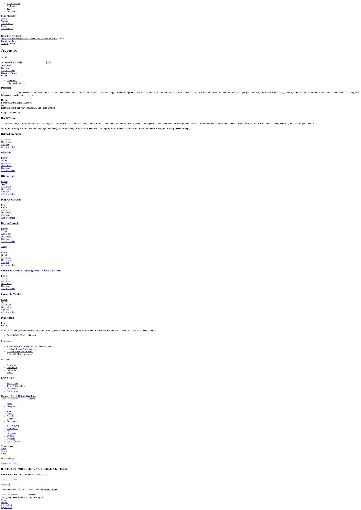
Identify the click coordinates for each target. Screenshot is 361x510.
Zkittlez (4, 43)
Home (4, 36)
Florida (10, 372)
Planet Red (7, 317)
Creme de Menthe (11, 294)
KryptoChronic (10, 223)
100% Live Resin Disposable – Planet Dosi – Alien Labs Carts (29, 38)
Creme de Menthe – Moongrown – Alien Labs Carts (31, 270)
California (11, 370)
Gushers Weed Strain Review (20, 351)
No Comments (29, 349)
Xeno (4, 246)
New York (11, 365)
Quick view (6, 142)
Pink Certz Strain (11, 199)
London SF (12, 367)
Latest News (12, 391)
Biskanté (6, 152)
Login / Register (14, 441)
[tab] (183, 80)
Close (3, 448)
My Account (12, 383)
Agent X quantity (12, 62)
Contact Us (12, 388)
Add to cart (6, 65)
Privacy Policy (50, 489)
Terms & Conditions (16, 386)
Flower (10, 36)
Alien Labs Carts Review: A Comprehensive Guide (29, 346)
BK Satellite (8, 176)
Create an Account (9, 463)
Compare (11, 439)
